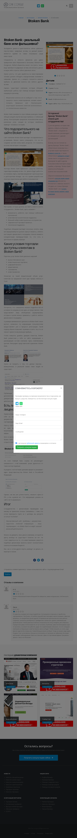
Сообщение (20, 432)
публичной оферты (33, 443)
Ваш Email (19, 423)
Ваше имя (19, 406)
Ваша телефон (21, 415)
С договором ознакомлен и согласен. (36, 443)
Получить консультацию (27, 447)
